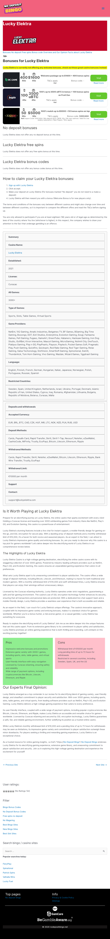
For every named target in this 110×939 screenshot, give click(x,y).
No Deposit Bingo (71, 742)
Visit (99, 78)
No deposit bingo (13, 897)
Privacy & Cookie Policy (63, 897)
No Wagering (9, 820)
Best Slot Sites (9, 833)
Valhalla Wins (9, 877)
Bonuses (7, 52)
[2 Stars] (6, 791)
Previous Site (10, 765)
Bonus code (37, 52)
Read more (99, 83)
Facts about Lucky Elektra (80, 52)
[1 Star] (4, 791)
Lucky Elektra (15, 252)
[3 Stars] (8, 791)
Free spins (26, 52)
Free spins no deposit (12, 816)
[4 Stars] (11, 791)
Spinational (8, 868)
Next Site (101, 765)
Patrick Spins (9, 873)
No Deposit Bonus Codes (14, 811)
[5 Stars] (13, 791)
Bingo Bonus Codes (12, 807)
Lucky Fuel (8, 881)
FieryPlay (7, 864)
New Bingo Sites (10, 829)
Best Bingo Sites (10, 825)
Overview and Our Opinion (55, 52)
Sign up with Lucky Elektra (21, 185)
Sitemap (56, 901)
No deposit (16, 52)
